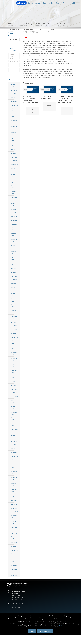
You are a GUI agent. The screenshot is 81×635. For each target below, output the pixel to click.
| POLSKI (72, 3)
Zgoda (32, 631)
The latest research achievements (47, 97)
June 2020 (14, 445)
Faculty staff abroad (13, 65)
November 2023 (14, 246)
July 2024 (14, 209)
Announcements (14, 61)
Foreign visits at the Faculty (13, 70)
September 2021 (14, 371)
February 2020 (13, 461)
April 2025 (14, 161)
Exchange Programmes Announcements (14, 56)
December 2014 (14, 555)
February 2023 (13, 288)
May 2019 (14, 504)
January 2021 (13, 407)
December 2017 (14, 538)
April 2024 (14, 220)
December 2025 (14, 121)
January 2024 (13, 235)
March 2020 (14, 456)
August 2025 (13, 145)
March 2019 (14, 512)
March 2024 (14, 224)
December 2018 (14, 517)
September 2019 (14, 490)
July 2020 (14, 441)
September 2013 (14, 570)
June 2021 (14, 385)
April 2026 (14, 101)
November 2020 (14, 419)
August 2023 (13, 264)
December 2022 (14, 300)
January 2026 (13, 116)
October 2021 (13, 365)
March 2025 (14, 164)
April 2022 (14, 333)
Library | (58, 3)
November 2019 (14, 478)
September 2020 (14, 430)
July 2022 (14, 322)
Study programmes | (34, 3)
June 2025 (14, 153)
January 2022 (13, 348)
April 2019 (14, 508)
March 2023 (14, 283)
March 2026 (14, 105)
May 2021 (14, 389)
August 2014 (13, 561)
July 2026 (14, 90)
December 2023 (14, 240)
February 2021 (13, 401)
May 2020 (14, 448)
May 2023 (14, 276)
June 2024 (14, 213)
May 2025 (14, 157)
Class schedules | (48, 3)
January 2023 (13, 294)
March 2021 (14, 396)
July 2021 (14, 381)
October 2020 (13, 425)
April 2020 (14, 452)
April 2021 (14, 393)
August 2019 (13, 496)
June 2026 (14, 94)
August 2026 (13, 85)
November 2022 (14, 306)
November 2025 (14, 127)
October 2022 (13, 311)
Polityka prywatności (45, 631)
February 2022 (13, 342)
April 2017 (14, 546)
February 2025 (13, 169)
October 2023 (13, 252)
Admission (21, 3)
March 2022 (14, 337)
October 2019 (13, 484)
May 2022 (14, 330)
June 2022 (14, 326)
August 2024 (13, 204)
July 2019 (14, 500)
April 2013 (14, 575)
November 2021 (14, 359)
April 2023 (14, 280)
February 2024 (13, 229)
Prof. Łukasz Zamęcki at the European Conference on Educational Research (31, 99)
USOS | (65, 3)
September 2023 (14, 258)
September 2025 (14, 139)
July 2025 (14, 149)
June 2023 (14, 272)
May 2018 (14, 533)
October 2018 (13, 522)
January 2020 (13, 467)
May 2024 (14, 216)
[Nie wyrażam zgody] (79, 624)
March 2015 (14, 550)
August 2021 (13, 377)
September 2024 (14, 198)
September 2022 (14, 317)
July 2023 (14, 268)
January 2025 (13, 175)
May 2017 (14, 542)
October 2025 (13, 133)
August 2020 (13, 436)
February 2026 (13, 110)
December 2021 (14, 353)
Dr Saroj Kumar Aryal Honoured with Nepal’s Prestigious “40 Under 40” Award (66, 99)
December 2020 (14, 413)
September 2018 (14, 528)
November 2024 (14, 187)
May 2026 (14, 97)
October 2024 (13, 193)
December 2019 (14, 472)
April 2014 (14, 565)
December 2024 (14, 181)
